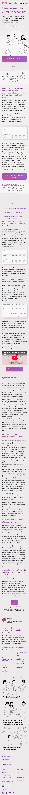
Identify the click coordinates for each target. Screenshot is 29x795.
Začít (14, 602)
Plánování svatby (6, 756)
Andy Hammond (11, 620)
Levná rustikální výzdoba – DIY (20, 662)
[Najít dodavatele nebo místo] (10, 3)
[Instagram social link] (2, 792)
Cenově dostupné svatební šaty (20, 666)
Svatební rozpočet (6, 647)
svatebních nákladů (13, 323)
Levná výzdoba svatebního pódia (20, 658)
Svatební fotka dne (6, 764)
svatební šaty (11, 513)
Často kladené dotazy (21, 769)
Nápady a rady (5, 772)
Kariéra (18, 775)
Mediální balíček (20, 777)
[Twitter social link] (10, 792)
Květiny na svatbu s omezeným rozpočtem (7, 671)
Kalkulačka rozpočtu (7, 650)
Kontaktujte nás (20, 780)
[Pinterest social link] (13, 792)
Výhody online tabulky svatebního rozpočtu (15, 206)
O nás (17, 772)
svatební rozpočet (7, 231)
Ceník (3, 769)
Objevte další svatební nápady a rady (14, 754)
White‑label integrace (7, 781)
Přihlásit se (21, 3)
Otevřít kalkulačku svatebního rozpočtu (14, 176)
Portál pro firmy (6, 775)
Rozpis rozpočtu (20, 647)
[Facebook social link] (6, 792)
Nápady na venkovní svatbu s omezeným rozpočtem (21, 654)
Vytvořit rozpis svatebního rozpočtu (14, 59)
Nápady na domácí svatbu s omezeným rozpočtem (7, 659)
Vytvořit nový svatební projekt (9, 762)
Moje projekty (5, 759)
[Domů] (4, 3)
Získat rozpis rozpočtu (14, 369)
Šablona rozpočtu (20, 650)
